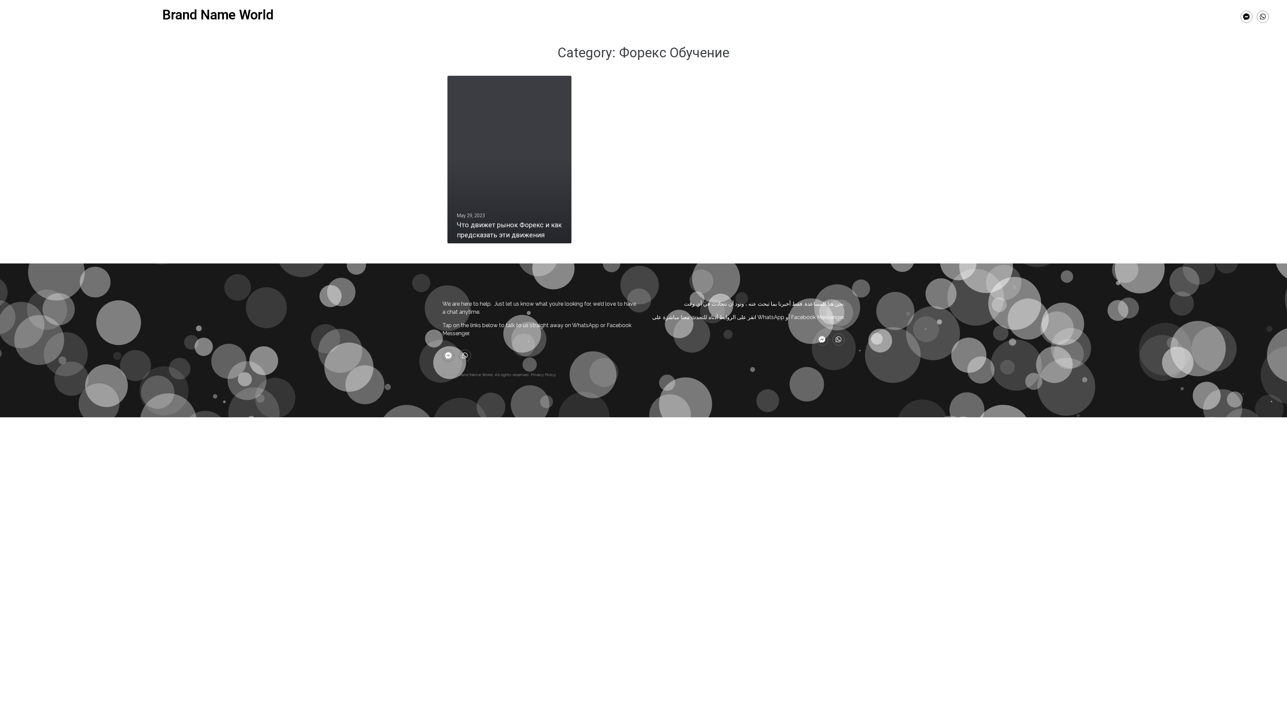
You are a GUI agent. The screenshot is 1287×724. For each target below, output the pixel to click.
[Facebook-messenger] (1246, 17)
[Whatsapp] (1263, 17)
